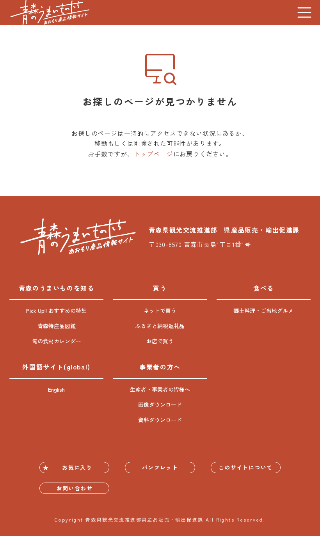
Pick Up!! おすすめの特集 (56, 310)
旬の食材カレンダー (56, 341)
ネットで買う (160, 310)
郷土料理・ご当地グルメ (263, 310)
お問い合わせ (74, 488)
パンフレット (160, 467)
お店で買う (160, 341)
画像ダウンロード (160, 404)
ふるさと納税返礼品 (160, 326)
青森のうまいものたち (50, 12)
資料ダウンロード (160, 420)
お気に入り (77, 467)
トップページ (153, 153)
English (56, 389)
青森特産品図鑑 (56, 326)
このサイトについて (246, 467)
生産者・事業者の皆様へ (160, 389)
